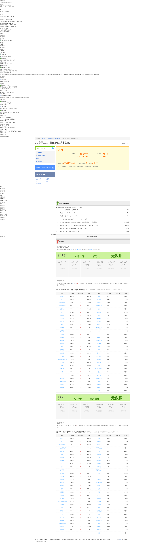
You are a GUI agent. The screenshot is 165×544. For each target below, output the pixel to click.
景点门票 (4, 54)
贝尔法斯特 (39, 179)
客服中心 (2, 205)
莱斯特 (99, 384)
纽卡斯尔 (38, 183)
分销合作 (2, 217)
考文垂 (99, 302)
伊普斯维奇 (99, 378)
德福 (62, 365)
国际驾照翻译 (3, 65)
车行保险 (4, 80)
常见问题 (2, 209)
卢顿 (99, 296)
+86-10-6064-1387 (12, 26)
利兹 (99, 381)
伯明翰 (47, 179)
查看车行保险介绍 (4, 81)
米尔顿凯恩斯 (62, 306)
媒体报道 (2, 193)
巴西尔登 (99, 299)
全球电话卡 (5, 62)
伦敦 (46, 181)
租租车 (1, 33)
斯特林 (62, 356)
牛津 (62, 324)
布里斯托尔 (99, 328)
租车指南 (39, 161)
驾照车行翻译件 (95, 74)
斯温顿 (62, 362)
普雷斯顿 (62, 337)
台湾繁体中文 (3, 16)
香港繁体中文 (10, 16)
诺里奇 (62, 318)
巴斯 (99, 309)
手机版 (1, 4)
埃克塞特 (99, 356)
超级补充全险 (5, 85)
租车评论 (4, 101)
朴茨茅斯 (62, 334)
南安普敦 (62, 350)
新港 (62, 312)
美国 (1, 108)
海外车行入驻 (3, 214)
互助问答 (4, 110)
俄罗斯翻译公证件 (44, 74)
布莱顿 (99, 324)
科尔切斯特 (99, 340)
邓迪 (99, 350)
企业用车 (2, 219)
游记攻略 (4, 106)
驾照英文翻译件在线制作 (43, 167)
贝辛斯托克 (99, 306)
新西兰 (11, 108)
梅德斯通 (62, 343)
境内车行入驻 (3, 216)
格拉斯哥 (99, 359)
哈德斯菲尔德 (98, 369)
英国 (54, 138)
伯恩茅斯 (99, 318)
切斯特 (99, 337)
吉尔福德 (99, 362)
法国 (17, 112)
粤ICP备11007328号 (91, 539)
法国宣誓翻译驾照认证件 (19, 74)
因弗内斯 (99, 375)
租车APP (2, 114)
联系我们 (2, 190)
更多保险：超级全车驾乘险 (7, 92)
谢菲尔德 (62, 340)
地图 (37, 158)
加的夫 (99, 334)
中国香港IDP (78, 74)
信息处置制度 (3, 200)
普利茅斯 (62, 331)
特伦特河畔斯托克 (62, 359)
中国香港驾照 (70, 74)
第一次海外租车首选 (7, 40)
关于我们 (2, 188)
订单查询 (2, 2)
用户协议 (2, 198)
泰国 (8, 108)
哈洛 (99, 365)
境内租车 (2, 37)
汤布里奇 (62, 369)
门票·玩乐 (2, 52)
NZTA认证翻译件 (53, 74)
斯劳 (62, 346)
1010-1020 (10, 23)
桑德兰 (58, 138)
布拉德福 (99, 321)
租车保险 (2, 76)
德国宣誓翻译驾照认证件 (6, 74)
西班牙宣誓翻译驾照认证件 (33, 74)
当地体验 (4, 58)
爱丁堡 (38, 181)
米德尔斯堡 (62, 302)
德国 (15, 108)
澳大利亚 (5, 108)
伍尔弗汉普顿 (62, 381)
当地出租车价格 (41, 155)
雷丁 (62, 299)
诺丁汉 (62, 321)
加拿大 (18, 108)
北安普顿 (62, 315)
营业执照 (82, 539)
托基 (62, 372)
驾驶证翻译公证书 (86, 74)
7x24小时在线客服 (4, 31)
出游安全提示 (3, 210)
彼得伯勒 (62, 328)
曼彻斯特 (62, 387)
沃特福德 (62, 378)
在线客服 (53, 234)
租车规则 (2, 202)
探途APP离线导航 (6, 96)
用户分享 (2, 99)
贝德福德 (99, 312)
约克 (99, 391)
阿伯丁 (62, 296)
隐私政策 (2, 197)
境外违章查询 (8, 2)
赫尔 (99, 372)
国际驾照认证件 (6, 67)
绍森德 (62, 353)
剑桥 (99, 331)
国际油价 (50, 138)
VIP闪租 (2, 38)
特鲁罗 (62, 375)
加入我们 (2, 192)
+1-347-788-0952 (11, 25)
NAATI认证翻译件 (62, 74)
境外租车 (2, 35)
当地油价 (39, 152)
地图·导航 (2, 94)
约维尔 (62, 384)
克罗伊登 (99, 343)
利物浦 (99, 387)
